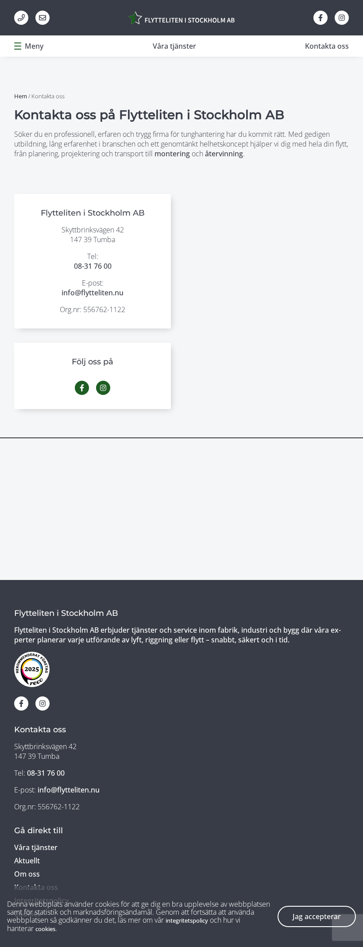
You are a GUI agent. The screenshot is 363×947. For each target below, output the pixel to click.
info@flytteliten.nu (93, 293)
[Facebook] (320, 18)
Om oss (27, 874)
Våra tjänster (174, 46)
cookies (45, 929)
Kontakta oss (327, 46)
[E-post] (42, 18)
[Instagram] (342, 18)
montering (172, 153)
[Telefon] (21, 18)
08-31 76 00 (93, 266)
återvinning (224, 153)
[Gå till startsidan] (181, 17)
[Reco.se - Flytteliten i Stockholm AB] (32, 669)
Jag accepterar (317, 916)
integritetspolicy (187, 920)
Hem (20, 96)
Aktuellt (27, 861)
